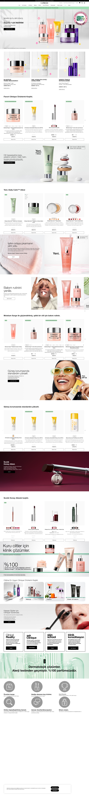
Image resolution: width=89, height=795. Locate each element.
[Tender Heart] (73, 219)
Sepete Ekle (13, 139)
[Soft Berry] (71, 219)
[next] (84, 311)
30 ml (68, 126)
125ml (20, 126)
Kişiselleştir (55, 790)
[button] (84, 3)
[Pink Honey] (54, 126)
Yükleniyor (13, 540)
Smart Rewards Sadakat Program (69, 2)
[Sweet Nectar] (79, 219)
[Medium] (58, 219)
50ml (13, 126)
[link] (13, 112)
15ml (6, 126)
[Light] (52, 219)
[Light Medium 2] (54, 219)
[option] (44, 293)
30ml (10, 126)
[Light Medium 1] (49, 219)
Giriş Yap (60, 2)
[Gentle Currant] (69, 219)
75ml (16, 126)
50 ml (71, 126)
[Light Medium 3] (56, 219)
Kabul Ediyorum (55, 787)
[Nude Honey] (52, 126)
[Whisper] (77, 219)
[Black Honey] (56, 126)
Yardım (77, 2)
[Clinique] (44, 3)
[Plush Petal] (75, 219)
